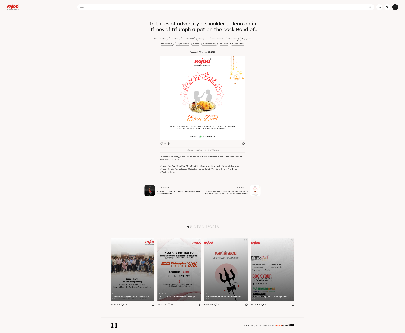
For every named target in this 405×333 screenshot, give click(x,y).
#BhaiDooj (174, 39)
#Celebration (232, 39)
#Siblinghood (202, 39)
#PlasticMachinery (209, 44)
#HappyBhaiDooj (160, 39)
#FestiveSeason (166, 44)
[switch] (387, 7)
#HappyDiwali (246, 39)
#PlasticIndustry (238, 44)
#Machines (224, 44)
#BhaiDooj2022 (188, 39)
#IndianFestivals (217, 39)
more (113, 299)
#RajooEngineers (182, 44)
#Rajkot (196, 44)
